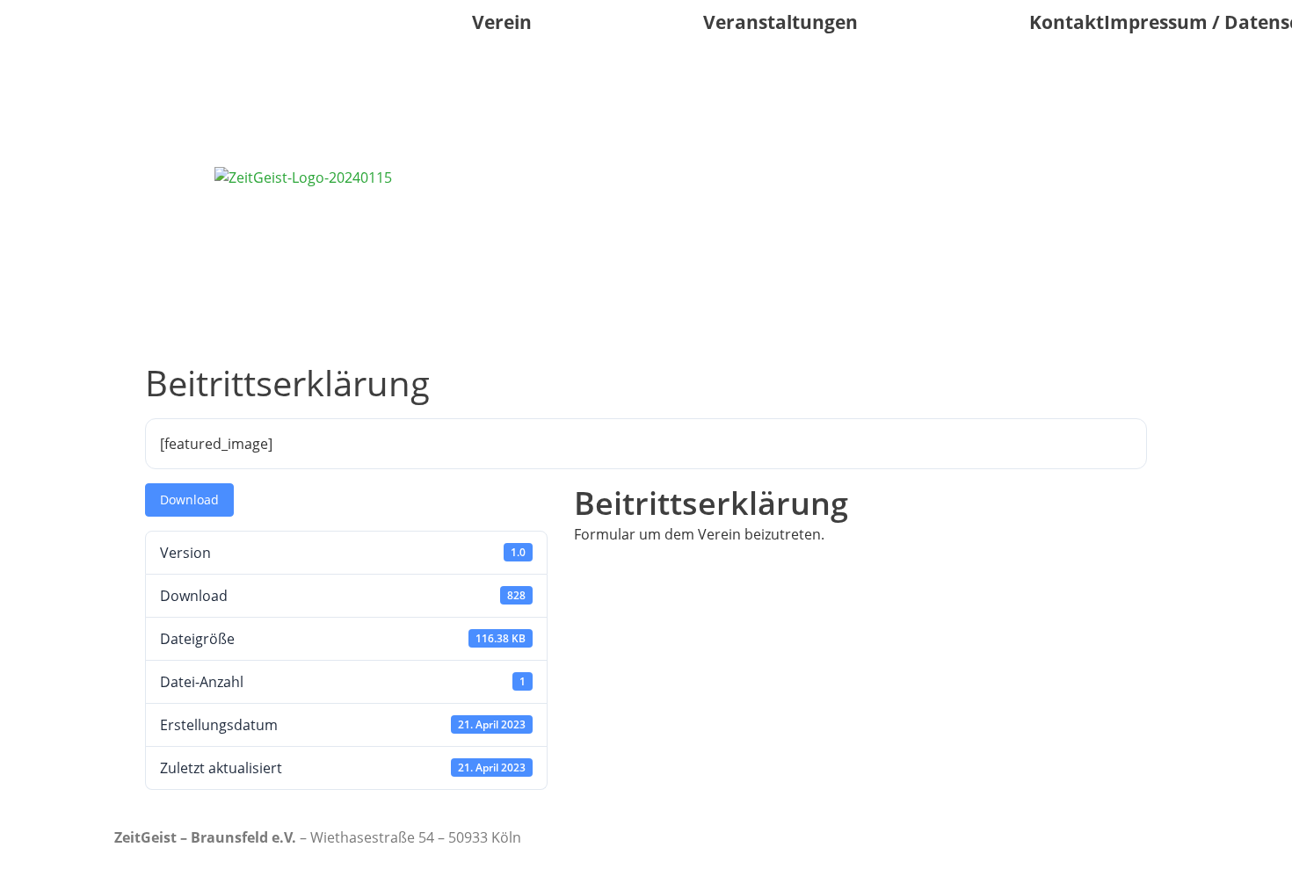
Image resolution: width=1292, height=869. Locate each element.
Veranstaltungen (780, 22)
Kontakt (1066, 22)
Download (189, 499)
